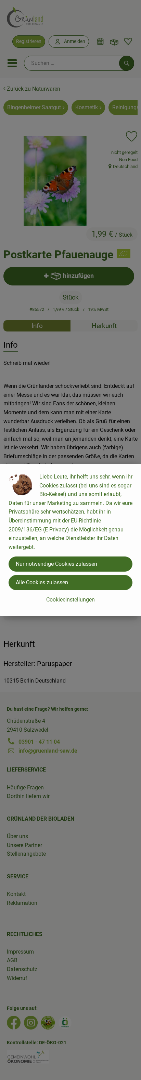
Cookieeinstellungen (70, 599)
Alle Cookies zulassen (42, 582)
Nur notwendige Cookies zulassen (56, 564)
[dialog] (70, 540)
